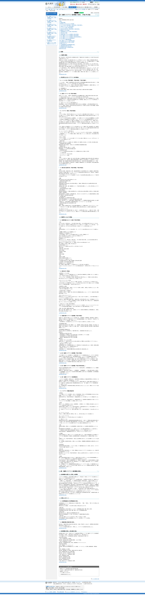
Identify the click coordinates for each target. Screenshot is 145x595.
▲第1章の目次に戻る (62, 74)
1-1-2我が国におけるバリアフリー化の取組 (66, 23)
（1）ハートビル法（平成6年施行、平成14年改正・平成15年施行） (71, 25)
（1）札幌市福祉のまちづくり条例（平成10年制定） (68, 31)
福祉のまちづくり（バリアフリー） (68, 9)
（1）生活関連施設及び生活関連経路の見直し (67, 44)
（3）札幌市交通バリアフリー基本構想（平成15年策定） (69, 34)
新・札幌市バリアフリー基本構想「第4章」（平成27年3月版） (51, 33)
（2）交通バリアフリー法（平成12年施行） (66, 26)
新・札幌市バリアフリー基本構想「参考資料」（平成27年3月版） (51, 37)
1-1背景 (60, 21)
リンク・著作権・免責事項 (51, 591)
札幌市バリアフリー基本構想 (80, 9)
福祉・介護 (59, 9)
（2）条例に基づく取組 (63, 32)
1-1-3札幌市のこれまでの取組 (64, 30)
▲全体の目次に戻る (62, 48)
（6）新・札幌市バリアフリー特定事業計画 (66, 38)
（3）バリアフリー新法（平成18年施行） (66, 27)
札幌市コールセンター (50, 586)
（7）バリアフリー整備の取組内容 (65, 39)
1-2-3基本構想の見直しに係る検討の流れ (66, 47)
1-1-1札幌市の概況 (62, 22)
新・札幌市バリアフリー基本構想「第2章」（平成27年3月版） (51, 25)
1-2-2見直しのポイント (63, 43)
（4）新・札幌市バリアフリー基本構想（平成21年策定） (69, 35)
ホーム (46, 9)
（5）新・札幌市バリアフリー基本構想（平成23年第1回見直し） (70, 36)
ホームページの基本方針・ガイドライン (73, 591)
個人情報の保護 (61, 591)
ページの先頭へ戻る (95, 578)
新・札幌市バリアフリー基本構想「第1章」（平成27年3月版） (51, 21)
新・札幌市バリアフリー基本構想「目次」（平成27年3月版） (51, 17)
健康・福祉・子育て (52, 9)
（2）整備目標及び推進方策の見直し (65, 45)
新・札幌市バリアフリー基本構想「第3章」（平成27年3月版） (51, 29)
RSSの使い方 (85, 591)
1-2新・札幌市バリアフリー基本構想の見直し (67, 40)
